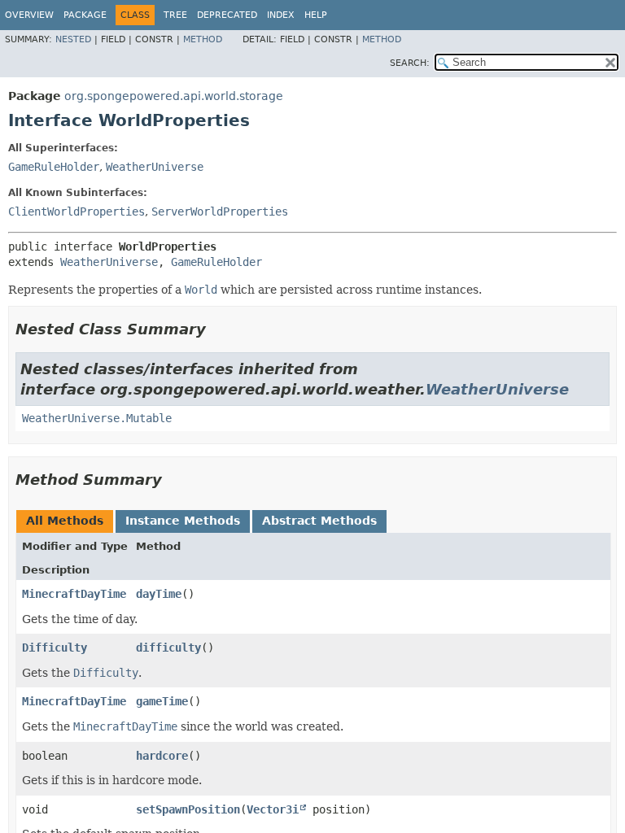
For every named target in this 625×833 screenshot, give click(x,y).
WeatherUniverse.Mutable (97, 418)
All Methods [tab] (64, 520)
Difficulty (54, 647)
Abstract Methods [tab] (319, 520)
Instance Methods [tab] (182, 520)
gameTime (162, 701)
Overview (29, 15)
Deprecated (227, 15)
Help (315, 15)
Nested (73, 39)
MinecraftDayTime (74, 593)
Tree (175, 15)
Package (85, 15)
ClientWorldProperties (76, 211)
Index (281, 15)
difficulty (168, 647)
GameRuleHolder (53, 166)
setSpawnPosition (188, 809)
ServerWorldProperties (219, 211)
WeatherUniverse (154, 166)
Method (202, 39)
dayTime (158, 593)
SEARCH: (410, 63)
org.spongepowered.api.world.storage (173, 95)
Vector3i (273, 809)
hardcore (162, 755)
